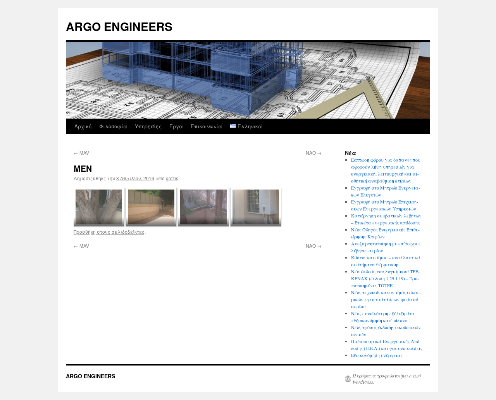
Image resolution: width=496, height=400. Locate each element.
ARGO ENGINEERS (119, 26)
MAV (81, 152)
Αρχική (82, 126)
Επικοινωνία (206, 126)
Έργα (176, 126)
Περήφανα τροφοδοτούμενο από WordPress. (387, 378)
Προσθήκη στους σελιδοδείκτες (109, 231)
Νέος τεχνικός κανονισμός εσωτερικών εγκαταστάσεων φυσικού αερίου (386, 299)
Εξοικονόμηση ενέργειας (377, 355)
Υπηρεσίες (148, 126)
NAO (314, 152)
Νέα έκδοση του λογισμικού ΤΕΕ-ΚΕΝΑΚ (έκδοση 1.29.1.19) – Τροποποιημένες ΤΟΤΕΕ (385, 278)
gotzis (172, 178)
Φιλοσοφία (113, 126)
